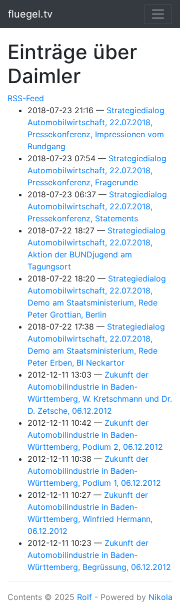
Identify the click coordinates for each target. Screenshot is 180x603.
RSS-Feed (26, 98)
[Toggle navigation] (158, 14)
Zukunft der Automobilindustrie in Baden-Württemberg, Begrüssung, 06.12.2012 (99, 555)
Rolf (84, 597)
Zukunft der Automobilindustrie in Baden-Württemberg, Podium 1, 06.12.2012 (94, 471)
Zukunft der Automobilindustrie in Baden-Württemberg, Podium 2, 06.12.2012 (95, 435)
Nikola (160, 597)
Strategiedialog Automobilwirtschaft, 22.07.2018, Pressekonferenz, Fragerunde (97, 170)
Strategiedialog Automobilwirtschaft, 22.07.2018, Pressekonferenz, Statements (97, 206)
